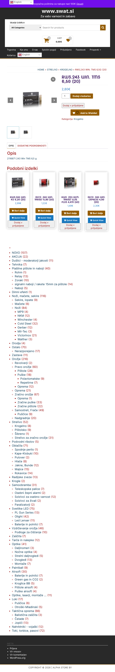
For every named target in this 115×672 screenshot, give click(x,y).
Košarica (11, 55)
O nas (35, 49)
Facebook (81, 49)
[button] (54, 100)
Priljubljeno (66, 49)
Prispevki (95, 49)
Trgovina (11, 49)
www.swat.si (58, 10)
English (26, 55)
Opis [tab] (11, 145)
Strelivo (52, 69)
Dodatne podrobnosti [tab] (32, 145)
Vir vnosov (15, 651)
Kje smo (24, 49)
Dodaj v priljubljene (73, 105)
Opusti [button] (79, 3)
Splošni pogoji (49, 49)
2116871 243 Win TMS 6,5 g (22, 158)
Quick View (19, 218)
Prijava (13, 648)
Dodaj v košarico (82, 96)
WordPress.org (17, 657)
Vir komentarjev (18, 654)
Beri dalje (19, 210)
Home (41, 69)
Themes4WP (80, 667)
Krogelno (66, 69)
